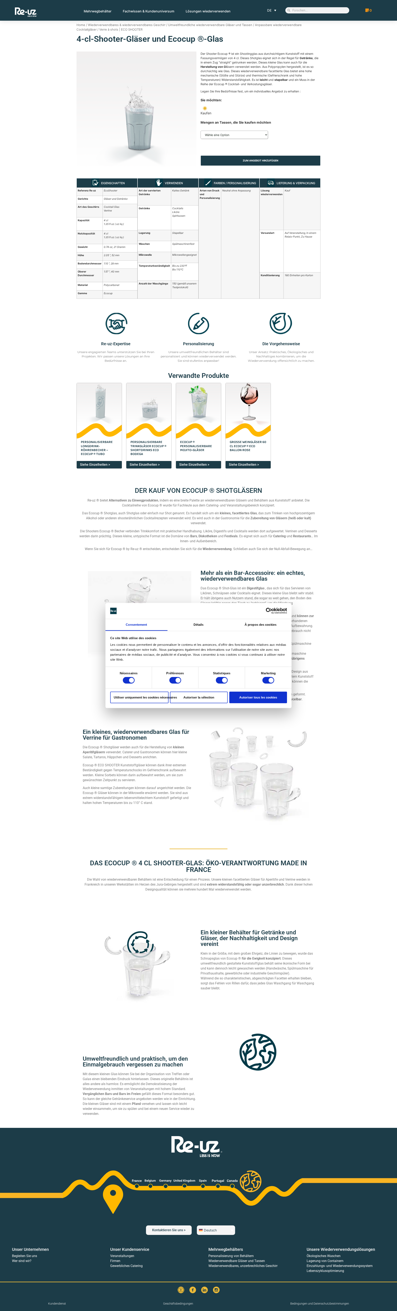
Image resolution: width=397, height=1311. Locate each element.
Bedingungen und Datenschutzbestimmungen (319, 1303)
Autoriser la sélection (198, 697)
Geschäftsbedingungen (178, 1303)
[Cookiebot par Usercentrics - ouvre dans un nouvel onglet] (269, 611)
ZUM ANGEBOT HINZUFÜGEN (260, 160)
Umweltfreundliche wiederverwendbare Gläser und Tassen (210, 25)
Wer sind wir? (21, 1261)
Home (81, 25)
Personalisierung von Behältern (231, 1256)
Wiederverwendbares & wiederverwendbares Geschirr (126, 25)
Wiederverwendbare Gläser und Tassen (236, 1261)
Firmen (115, 1261)
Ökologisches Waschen (324, 1256)
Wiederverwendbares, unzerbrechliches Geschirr (242, 1266)
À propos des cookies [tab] (260, 624)
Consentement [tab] (136, 624)
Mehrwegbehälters (225, 1249)
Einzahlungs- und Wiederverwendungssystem (340, 1266)
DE (269, 10)
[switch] (175, 680)
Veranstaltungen (122, 1256)
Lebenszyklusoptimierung (325, 1271)
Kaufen (206, 113)
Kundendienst (57, 1303)
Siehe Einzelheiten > (95, 465)
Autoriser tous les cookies (258, 697)
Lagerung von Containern (325, 1261)
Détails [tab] (199, 624)
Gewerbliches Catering (126, 1266)
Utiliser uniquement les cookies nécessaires (141, 697)
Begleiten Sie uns (24, 1256)
